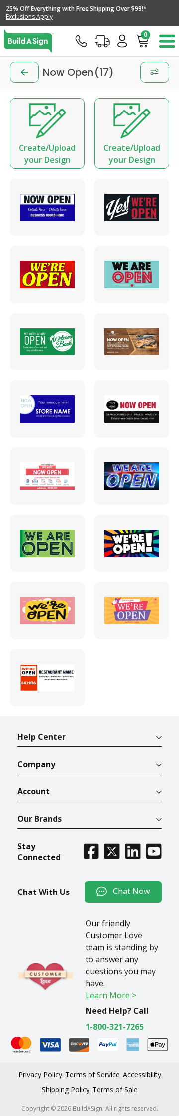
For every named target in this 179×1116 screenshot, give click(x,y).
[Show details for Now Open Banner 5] (47, 409)
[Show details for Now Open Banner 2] (131, 341)
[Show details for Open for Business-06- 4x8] (47, 476)
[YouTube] (154, 851)
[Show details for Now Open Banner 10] (47, 677)
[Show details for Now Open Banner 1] (131, 207)
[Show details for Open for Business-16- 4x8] (131, 610)
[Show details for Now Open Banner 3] (47, 207)
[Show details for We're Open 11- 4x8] (47, 543)
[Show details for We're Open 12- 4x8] (47, 274)
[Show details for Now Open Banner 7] (131, 274)
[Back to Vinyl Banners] (24, 72)
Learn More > (111, 995)
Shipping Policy (66, 1089)
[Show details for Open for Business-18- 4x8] (47, 341)
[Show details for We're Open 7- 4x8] (47, 610)
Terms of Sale (115, 1089)
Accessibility (142, 1074)
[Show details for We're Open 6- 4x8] (131, 543)
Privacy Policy (40, 1074)
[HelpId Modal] (81, 41)
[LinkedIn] (133, 851)
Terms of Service (92, 1074)
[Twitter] (112, 851)
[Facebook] (91, 851)
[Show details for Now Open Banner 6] (131, 409)
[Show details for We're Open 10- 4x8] (131, 476)
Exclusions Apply (29, 16)
